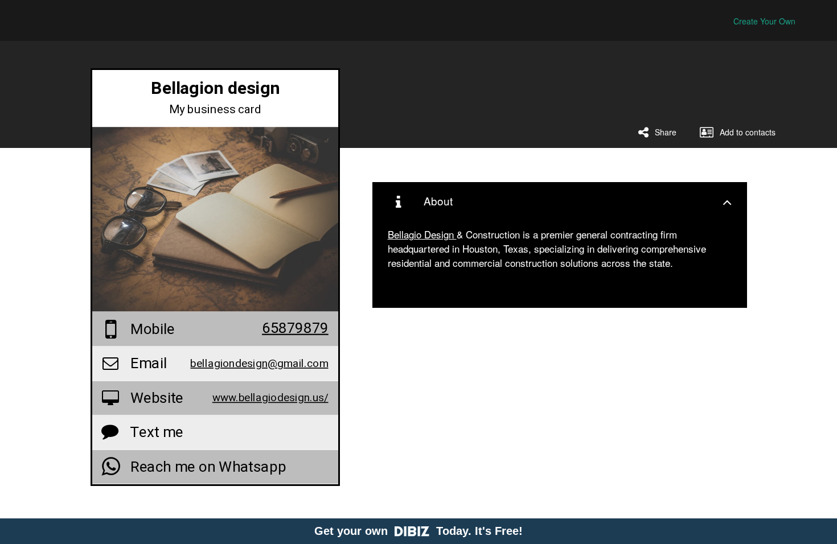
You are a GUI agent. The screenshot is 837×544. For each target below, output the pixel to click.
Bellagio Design (422, 234)
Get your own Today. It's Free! (418, 531)
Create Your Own (764, 21)
